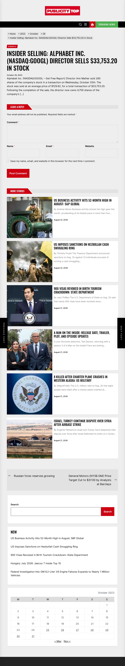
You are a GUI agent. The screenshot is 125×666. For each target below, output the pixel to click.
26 (62, 629)
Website (89, 146)
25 (47, 629)
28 (92, 629)
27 (77, 629)
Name (11, 146)
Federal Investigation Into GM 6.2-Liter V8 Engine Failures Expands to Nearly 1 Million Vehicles (60, 573)
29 (106, 629)
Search (15, 504)
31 (33, 636)
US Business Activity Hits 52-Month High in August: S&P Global (83, 202)
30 (18, 636)
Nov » (67, 641)
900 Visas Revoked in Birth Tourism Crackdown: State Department (78, 290)
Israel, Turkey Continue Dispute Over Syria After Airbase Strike (82, 423)
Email (50, 146)
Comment (13, 122)
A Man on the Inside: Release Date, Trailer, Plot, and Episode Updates (82, 334)
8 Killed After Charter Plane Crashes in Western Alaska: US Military (80, 378)
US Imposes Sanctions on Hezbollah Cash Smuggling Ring (81, 246)
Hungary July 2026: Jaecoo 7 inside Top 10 (36, 563)
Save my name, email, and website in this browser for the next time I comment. (52, 161)
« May (57, 641)
